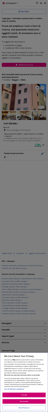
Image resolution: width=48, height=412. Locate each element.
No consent (24, 401)
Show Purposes (24, 408)
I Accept (24, 395)
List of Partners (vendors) (14, 389)
